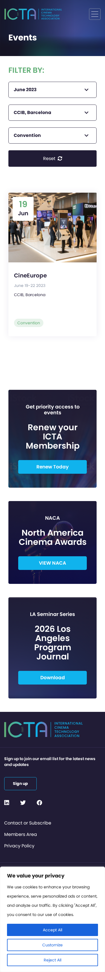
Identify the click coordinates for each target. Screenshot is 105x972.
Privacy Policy (19, 846)
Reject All (52, 960)
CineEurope (30, 275)
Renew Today (52, 466)
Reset (50, 158)
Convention (28, 323)
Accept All (52, 930)
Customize (52, 945)
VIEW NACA (52, 563)
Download (52, 677)
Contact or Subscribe (27, 823)
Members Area (20, 834)
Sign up (20, 783)
